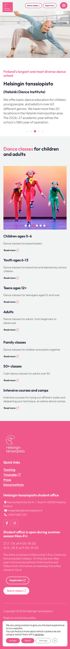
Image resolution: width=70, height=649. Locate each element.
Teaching (9, 469)
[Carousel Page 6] (44, 226)
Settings (43, 640)
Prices (7, 479)
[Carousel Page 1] (28, 131)
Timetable (10, 475)
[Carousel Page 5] (42, 131)
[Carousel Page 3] (33, 226)
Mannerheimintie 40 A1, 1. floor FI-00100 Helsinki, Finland (34, 504)
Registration (50, 5)
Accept (12, 640)
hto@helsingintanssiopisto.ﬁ (24, 510)
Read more (10, 250)
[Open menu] (63, 5)
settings (39, 634)
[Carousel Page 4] (39, 131)
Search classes (32, 5)
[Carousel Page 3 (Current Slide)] (35, 131)
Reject (28, 640)
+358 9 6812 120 (17, 514)
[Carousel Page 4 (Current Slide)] (37, 226)
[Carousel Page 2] (31, 131)
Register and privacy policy (19, 617)
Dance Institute (13, 484)
